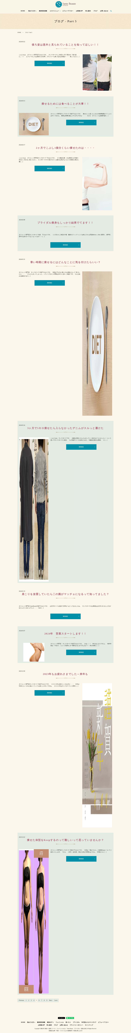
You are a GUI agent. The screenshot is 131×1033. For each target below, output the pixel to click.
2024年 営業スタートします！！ (65, 633)
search (111, 11)
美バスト (68, 1022)
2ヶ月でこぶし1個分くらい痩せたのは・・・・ (65, 147)
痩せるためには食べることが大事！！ (65, 103)
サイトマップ (89, 1025)
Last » (56, 1000)
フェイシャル (60, 1022)
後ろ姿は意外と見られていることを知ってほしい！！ (65, 44)
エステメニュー (54, 11)
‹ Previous (21, 1000)
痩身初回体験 (43, 11)
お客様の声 (79, 11)
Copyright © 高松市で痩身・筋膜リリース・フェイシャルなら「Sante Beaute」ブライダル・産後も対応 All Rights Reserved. (65, 1028)
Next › (51, 1000)
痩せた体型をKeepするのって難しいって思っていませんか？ (65, 840)
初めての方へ (32, 11)
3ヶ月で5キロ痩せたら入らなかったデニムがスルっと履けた (65, 428)
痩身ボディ (50, 1022)
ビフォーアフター (68, 11)
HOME (23, 11)
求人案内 (88, 11)
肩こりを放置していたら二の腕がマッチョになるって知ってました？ (65, 594)
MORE (49, 63)
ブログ (95, 11)
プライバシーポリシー (76, 1025)
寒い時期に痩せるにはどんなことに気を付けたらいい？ (65, 262)
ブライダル (76, 1022)
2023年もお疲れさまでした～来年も (65, 674)
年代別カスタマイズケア (89, 1022)
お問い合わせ (104, 11)
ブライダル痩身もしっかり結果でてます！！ (65, 222)
